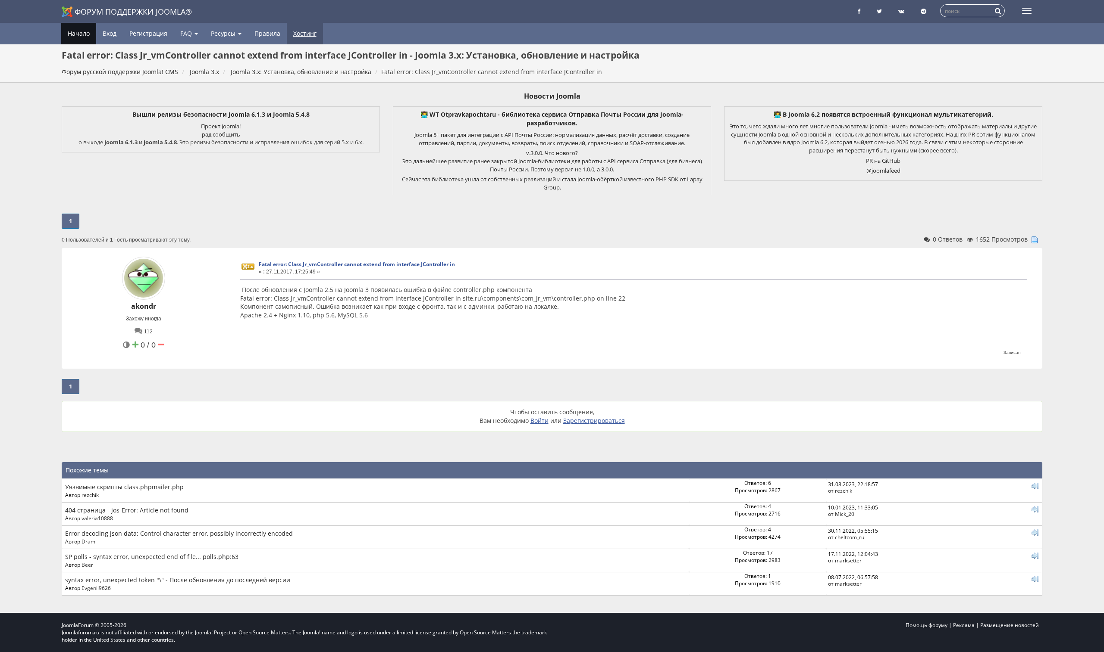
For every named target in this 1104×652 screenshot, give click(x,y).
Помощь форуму (926, 625)
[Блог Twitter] (879, 11)
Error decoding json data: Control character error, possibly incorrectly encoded (179, 533)
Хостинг (305, 33)
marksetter (848, 560)
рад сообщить (221, 134)
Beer (87, 564)
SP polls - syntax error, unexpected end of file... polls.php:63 (151, 557)
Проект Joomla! (221, 126)
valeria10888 (97, 518)
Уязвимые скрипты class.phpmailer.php (124, 487)
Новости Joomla (552, 96)
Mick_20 (844, 513)
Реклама (964, 625)
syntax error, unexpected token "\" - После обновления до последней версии (177, 580)
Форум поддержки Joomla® (133, 11)
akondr (143, 306)
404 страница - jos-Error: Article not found (126, 510)
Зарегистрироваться (594, 420)
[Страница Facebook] (859, 11)
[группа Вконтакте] (901, 11)
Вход (109, 33)
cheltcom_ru (849, 537)
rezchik (90, 494)
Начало (79, 33)
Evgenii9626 (96, 587)
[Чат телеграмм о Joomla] (923, 11)
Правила (267, 33)
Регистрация (148, 33)
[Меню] (1027, 11)
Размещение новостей (1009, 625)
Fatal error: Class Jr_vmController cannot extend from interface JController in (357, 264)
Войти (539, 420)
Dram (88, 541)
